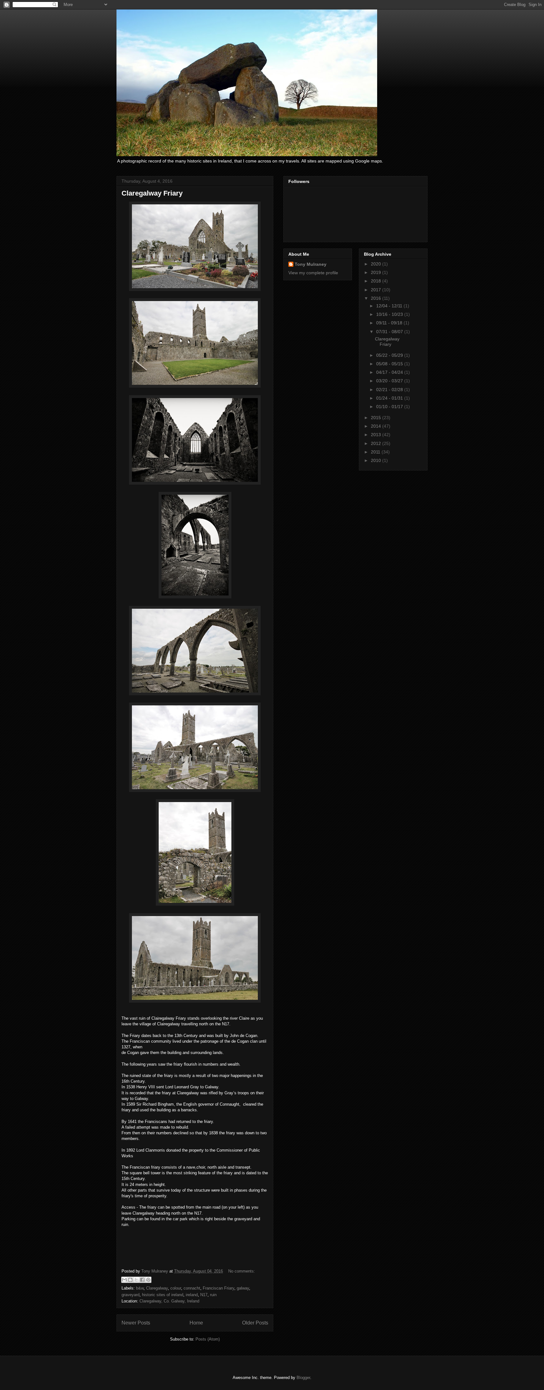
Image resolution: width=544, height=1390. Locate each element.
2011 (376, 451)
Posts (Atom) (208, 1339)
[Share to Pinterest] (148, 1280)
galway (243, 1288)
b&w (140, 1288)
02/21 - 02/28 (390, 389)
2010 (376, 460)
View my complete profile (313, 272)
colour (175, 1288)
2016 (376, 298)
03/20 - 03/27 (390, 380)
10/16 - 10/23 (390, 314)
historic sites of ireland (162, 1294)
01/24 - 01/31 (390, 398)
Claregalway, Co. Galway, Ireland (169, 1301)
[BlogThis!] (130, 1280)
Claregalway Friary (152, 193)
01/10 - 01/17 (390, 406)
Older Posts (255, 1322)
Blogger (303, 1377)
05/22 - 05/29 (390, 355)
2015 (376, 417)
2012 (376, 443)
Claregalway (157, 1288)
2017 (376, 289)
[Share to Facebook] (142, 1280)
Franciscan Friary (218, 1288)
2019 (376, 272)
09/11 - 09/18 (390, 322)
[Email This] (124, 1280)
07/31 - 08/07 (390, 331)
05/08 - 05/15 (390, 363)
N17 (203, 1294)
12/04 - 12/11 (390, 305)
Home (196, 1322)
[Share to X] (136, 1280)
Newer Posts (136, 1322)
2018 (376, 280)
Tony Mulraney (310, 264)
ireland (192, 1294)
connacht (192, 1288)
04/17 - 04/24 (390, 372)
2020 (376, 263)
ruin (213, 1294)
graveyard (130, 1294)
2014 (376, 426)
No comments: (241, 1271)
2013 (376, 434)
